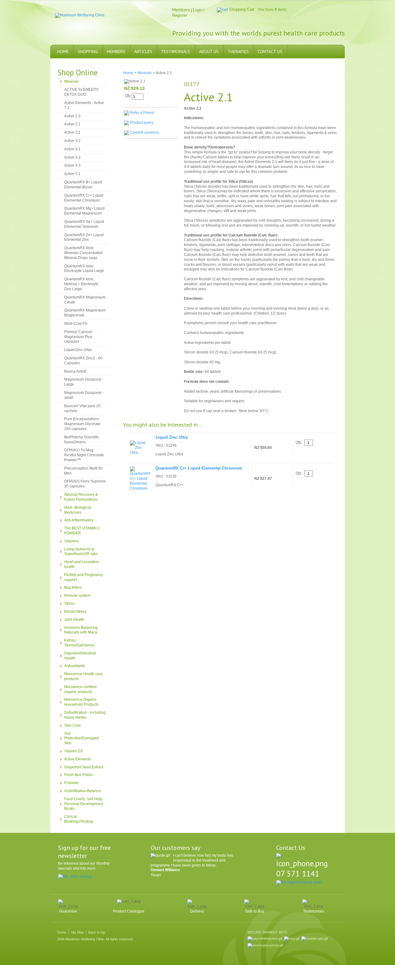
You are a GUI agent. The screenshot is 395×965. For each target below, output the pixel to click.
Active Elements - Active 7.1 (84, 105)
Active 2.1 (72, 124)
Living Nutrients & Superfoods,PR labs (81, 551)
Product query (141, 122)
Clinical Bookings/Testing (78, 819)
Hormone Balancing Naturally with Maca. (81, 630)
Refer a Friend (142, 113)
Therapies (238, 51)
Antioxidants (74, 666)
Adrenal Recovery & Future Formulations (81, 497)
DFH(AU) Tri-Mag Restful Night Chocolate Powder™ (84, 455)
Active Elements (77, 759)
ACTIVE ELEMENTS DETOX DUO (81, 92)
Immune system (77, 595)
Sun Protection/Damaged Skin (81, 738)
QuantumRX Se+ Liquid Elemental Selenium (84, 224)
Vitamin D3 (73, 751)
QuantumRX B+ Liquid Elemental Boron (83, 184)
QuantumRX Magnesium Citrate (85, 299)
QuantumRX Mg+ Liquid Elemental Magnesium (84, 210)
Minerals (71, 81)
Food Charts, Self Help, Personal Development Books (83, 804)
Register (179, 15)
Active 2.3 (72, 116)
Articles (143, 51)
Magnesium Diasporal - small (83, 395)
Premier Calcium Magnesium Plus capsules (78, 337)
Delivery (197, 911)
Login (197, 10)
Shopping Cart (241, 9)
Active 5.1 (72, 174)
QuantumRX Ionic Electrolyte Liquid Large (84, 268)
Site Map (77, 932)
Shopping (88, 51)
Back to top (96, 932)
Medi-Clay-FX (75, 323)
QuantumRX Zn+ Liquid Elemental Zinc (84, 237)
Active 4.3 (72, 165)
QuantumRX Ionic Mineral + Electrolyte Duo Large (81, 284)
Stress (69, 603)
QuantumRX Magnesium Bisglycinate (85, 312)
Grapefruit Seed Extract (83, 767)
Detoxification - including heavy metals (85, 715)
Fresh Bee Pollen (78, 775)
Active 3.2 (72, 141)
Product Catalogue (128, 911)
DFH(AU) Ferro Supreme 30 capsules (85, 483)
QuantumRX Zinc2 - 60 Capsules (83, 360)
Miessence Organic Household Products (81, 702)
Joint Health (74, 619)
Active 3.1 (72, 132)
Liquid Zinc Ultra (78, 350)
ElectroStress (75, 611)
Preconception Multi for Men (83, 470)
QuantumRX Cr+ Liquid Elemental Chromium (83, 198)
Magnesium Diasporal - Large (83, 381)
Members (116, 51)
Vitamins (71, 541)
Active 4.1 (72, 149)
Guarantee (68, 911)
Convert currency (144, 132)
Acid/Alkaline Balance (82, 791)
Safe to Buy (254, 911)
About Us (209, 51)
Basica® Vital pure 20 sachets (82, 408)
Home (63, 51)
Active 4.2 (72, 157)
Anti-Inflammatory (79, 520)
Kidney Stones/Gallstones (79, 642)
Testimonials (175, 51)
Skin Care (72, 725)
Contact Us (270, 51)
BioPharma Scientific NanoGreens (81, 439)
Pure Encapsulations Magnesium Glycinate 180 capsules (82, 424)
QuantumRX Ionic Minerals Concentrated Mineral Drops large (83, 253)
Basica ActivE (75, 371)
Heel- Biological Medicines (77, 510)
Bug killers (73, 587)
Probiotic (71, 783)
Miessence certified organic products (80, 689)
